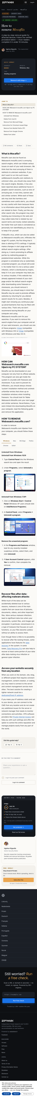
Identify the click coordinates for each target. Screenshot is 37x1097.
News (3, 1052)
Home (3, 9)
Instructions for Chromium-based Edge (15, 125)
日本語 (4, 960)
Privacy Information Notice (10, 1067)
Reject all (16, 1094)
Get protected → (18, 827)
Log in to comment (19, 782)
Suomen (5, 946)
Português (5, 931)
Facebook (5, 1035)
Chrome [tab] (5, 445)
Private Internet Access (22, 717)
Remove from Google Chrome (13, 131)
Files (3, 1049)
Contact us (5, 1077)
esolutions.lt (13, 1031)
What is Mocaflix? (8, 104)
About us (4, 1060)
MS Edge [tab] (22, 441)
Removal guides (12, 9)
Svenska (5, 941)
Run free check (18, 1001)
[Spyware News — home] (8, 2)
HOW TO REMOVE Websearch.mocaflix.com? (17, 113)
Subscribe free (18, 880)
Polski (4, 911)
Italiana (4, 926)
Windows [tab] (6, 441)
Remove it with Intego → (18, 80)
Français (5, 921)
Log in (32, 2)
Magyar (4, 955)
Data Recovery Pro (14, 649)
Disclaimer (5, 1070)
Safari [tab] (13, 445)
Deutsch (5, 916)
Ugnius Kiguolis (11, 49)
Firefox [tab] (31, 441)
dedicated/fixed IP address (12, 695)
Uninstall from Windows (11, 116)
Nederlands (6, 906)
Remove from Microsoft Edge (13, 122)
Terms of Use (6, 1063)
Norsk (4, 950)
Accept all (6, 1094)
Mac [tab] (14, 441)
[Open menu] (25, 2)
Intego (19, 328)
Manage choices (27, 1094)
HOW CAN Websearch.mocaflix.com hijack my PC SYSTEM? (19, 108)
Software (4, 1046)
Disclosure (5, 1073)
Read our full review (18, 832)
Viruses (4, 1042)
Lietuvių (4, 901)
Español (4, 936)
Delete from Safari (9, 134)
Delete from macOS (10, 119)
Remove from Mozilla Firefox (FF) (14, 128)
